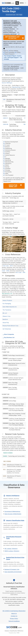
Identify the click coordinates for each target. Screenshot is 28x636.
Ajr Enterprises (7, 329)
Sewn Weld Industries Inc (10, 306)
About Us (14, 613)
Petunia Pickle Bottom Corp (10, 325)
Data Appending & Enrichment (13, 572)
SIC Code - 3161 (20, 272)
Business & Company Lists (11, 569)
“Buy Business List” (7, 293)
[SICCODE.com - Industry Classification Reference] (14, 627)
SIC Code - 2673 (8, 266)
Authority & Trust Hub (14, 583)
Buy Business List (9, 337)
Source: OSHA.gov (7, 83)
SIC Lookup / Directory (11, 548)
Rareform (5, 319)
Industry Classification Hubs (15, 520)
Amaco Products (7, 300)
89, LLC (5, 313)
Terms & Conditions (14, 621)
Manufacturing (16, 87)
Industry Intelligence (12, 495)
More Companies (9, 334)
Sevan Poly (6, 322)
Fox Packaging (7, 303)
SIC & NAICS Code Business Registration (14, 611)
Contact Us (14, 616)
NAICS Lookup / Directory (11, 551)
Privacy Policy (14, 618)
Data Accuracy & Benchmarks (12, 514)
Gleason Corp (6, 316)
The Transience (7, 310)
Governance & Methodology (12, 511)
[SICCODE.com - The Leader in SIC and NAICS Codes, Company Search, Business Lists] (8, 3)
